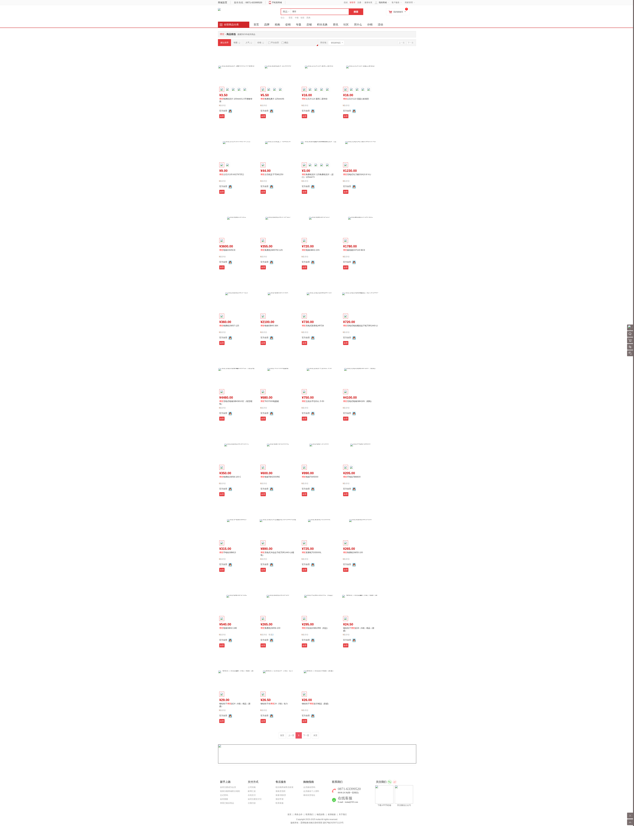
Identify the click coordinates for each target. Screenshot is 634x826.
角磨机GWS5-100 (353, 552)
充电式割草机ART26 (313, 326)
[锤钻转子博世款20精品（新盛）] (319, 672)
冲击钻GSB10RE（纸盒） (315, 628)
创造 (302, 18)
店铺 (309, 24)
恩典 (308, 18)
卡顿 (297, 18)
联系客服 (279, 803)
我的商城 (383, 2)
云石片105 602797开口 (231, 174)
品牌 (266, 24)
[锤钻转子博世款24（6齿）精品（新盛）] (236, 672)
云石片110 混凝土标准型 (356, 99)
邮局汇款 (252, 791)
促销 (288, 24)
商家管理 (409, 2)
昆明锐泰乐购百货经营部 (311, 823)
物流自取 (321, 814)
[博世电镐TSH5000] (319, 445)
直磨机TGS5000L (311, 552)
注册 (359, 2)
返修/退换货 (281, 795)
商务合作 (298, 814)
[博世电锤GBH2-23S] (319, 218)
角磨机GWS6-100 (270, 628)
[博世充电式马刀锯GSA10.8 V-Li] (360, 142)
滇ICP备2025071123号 (333, 823)
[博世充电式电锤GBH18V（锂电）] (360, 369)
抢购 (277, 24)
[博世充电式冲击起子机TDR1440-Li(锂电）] (278, 520)
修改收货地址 (309, 795)
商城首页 (222, 2)
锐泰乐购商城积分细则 (230, 791)
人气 (247, 42)
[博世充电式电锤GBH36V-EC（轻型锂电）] (236, 369)
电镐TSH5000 (310, 477)
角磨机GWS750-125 (272, 250)
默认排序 (225, 42)
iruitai (318, 819)
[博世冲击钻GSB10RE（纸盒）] (319, 596)
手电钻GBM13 (227, 552)
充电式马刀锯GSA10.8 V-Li (357, 174)
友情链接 (332, 814)
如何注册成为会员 (228, 787)
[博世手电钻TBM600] (360, 445)
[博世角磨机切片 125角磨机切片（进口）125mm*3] (319, 142)
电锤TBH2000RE (270, 477)
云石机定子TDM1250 (272, 174)
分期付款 (252, 803)
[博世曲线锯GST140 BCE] (360, 218)
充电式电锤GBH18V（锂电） (358, 401)
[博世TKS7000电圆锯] (278, 369)
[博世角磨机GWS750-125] (278, 218)
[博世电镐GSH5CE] (236, 218)
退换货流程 (280, 791)
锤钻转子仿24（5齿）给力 (274, 704)
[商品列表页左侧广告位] (317, 754)
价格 (259, 42)
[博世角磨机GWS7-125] (236, 294)
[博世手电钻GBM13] (236, 520)
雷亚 (291, 18)
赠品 (286, 42)
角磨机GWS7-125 (229, 326)
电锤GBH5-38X (269, 326)
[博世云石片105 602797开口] (236, 142)
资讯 (335, 24)
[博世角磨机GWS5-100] (360, 520)
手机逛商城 (277, 2)
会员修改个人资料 (311, 791)
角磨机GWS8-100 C (230, 477)
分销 (369, 24)
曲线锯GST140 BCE (354, 250)
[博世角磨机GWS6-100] (278, 596)
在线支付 (252, 795)
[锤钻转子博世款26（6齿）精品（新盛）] (360, 596)
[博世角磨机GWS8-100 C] (236, 445)
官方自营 (223, 111)
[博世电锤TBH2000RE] (278, 445)
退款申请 (279, 799)
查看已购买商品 (227, 803)
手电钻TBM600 (352, 477)
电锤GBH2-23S (310, 250)
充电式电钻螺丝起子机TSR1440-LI (360, 326)
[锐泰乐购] (219, 9)
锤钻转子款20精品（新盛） (316, 704)
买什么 (358, 24)
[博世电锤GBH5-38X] (278, 294)
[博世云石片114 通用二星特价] (319, 67)
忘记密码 (224, 795)
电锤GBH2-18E (228, 628)
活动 (380, 24)
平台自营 (275, 42)
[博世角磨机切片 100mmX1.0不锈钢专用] (236, 67)
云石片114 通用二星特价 (315, 99)
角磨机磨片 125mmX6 (272, 99)
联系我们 (310, 814)
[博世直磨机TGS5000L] (319, 520)
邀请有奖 (368, 2)
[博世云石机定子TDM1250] (278, 142)
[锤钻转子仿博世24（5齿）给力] (278, 672)
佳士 (283, 18)
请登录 (352, 2)
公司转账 (252, 787)
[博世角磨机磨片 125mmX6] (278, 67)
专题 (298, 24)
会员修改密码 (309, 787)
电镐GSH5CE (227, 250)
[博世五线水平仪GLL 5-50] (319, 369)
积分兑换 (322, 24)
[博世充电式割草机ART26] (319, 294)
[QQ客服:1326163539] (230, 111)
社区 (346, 24)
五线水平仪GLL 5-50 (313, 401)
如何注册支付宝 (255, 799)
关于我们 (343, 814)
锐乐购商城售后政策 (284, 787)
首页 (289, 814)
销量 (236, 42)
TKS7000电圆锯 (270, 401)
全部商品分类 (231, 24)
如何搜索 (224, 799)
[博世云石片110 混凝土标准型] (360, 67)
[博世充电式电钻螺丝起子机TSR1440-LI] (360, 294)
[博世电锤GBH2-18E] (236, 596)
